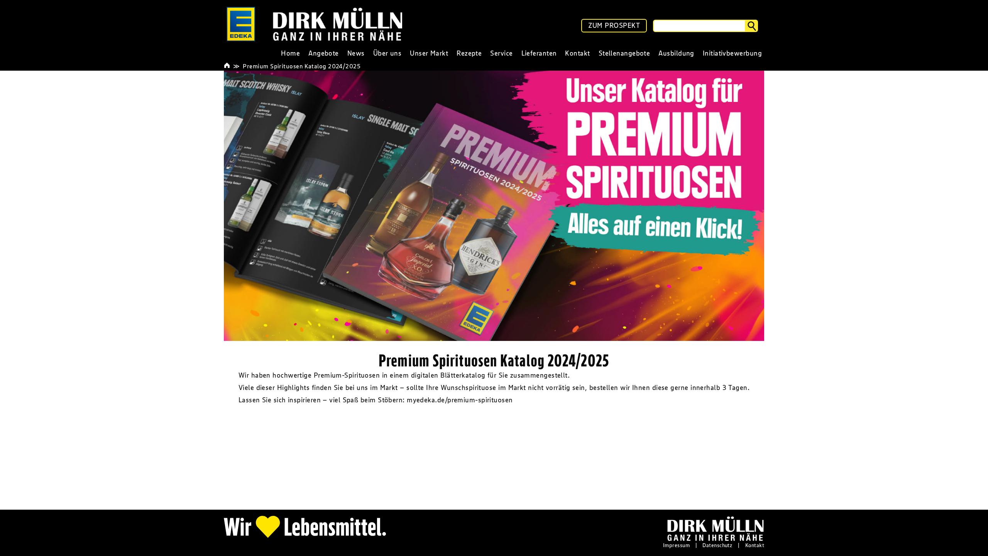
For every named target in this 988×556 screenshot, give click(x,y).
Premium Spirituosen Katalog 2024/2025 (301, 66)
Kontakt (754, 545)
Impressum (676, 545)
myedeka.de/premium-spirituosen (460, 400)
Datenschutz (717, 545)
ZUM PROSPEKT (614, 25)
